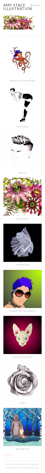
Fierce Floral (22, 219)
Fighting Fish (22, 265)
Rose (22, 403)
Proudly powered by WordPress (22, 464)
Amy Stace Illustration (17, 7)
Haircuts (22, 173)
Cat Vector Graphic (22, 357)
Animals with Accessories (22, 81)
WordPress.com (31, 468)
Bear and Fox (22, 449)
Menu (37, 5)
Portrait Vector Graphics (22, 311)
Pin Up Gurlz (22, 127)
